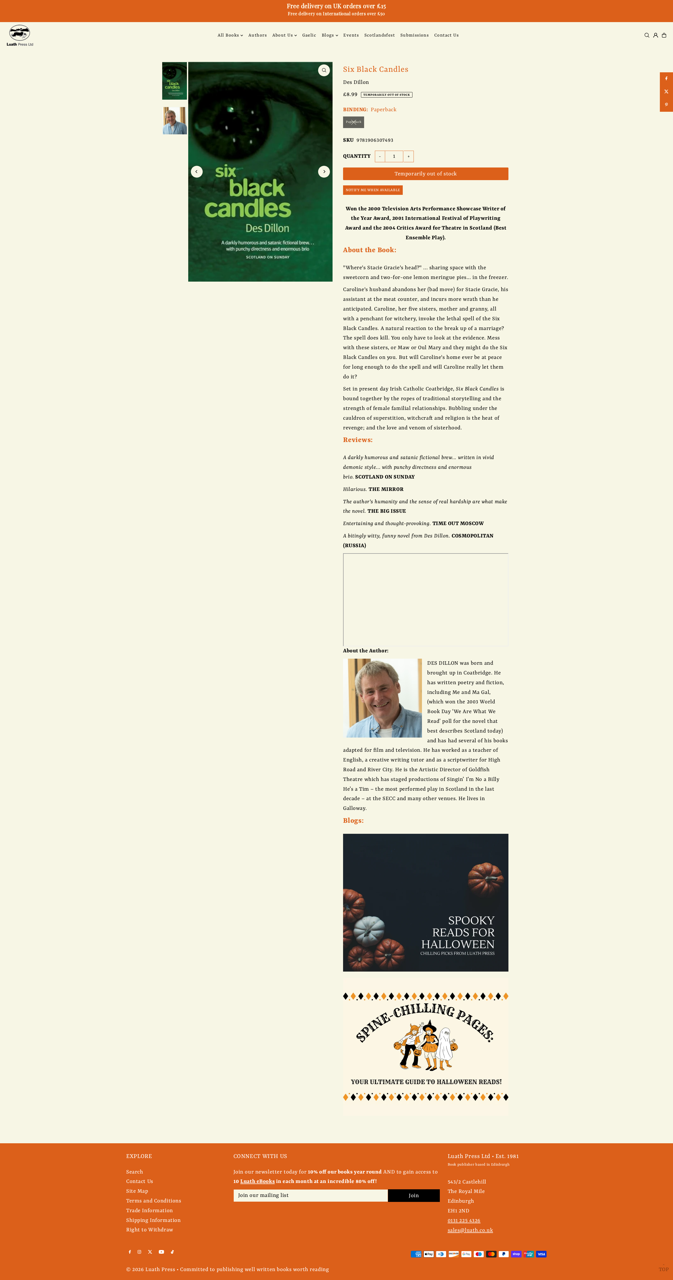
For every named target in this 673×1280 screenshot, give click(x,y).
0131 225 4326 (464, 1221)
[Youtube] (161, 1252)
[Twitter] (150, 1252)
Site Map (137, 1191)
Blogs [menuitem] (328, 35)
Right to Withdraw (149, 1230)
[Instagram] (139, 1252)
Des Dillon (356, 82)
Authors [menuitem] (257, 35)
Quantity (357, 156)
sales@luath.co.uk (470, 1230)
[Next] (324, 171)
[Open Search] (647, 35)
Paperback (353, 122)
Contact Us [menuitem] (446, 35)
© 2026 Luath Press (150, 1270)
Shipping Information (153, 1220)
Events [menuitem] (351, 35)
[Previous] (197, 171)
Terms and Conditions (153, 1201)
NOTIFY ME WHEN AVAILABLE (373, 190)
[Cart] (664, 35)
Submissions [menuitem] (414, 35)
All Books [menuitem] (228, 35)
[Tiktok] (172, 1252)
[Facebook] (130, 1252)
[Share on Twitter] (666, 92)
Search (134, 1172)
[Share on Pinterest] (666, 105)
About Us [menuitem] (282, 35)
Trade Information (149, 1211)
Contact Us (139, 1182)
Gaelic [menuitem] (309, 35)
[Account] (655, 35)
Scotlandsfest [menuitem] (379, 35)
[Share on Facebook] (666, 78)
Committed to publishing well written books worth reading (254, 1270)
